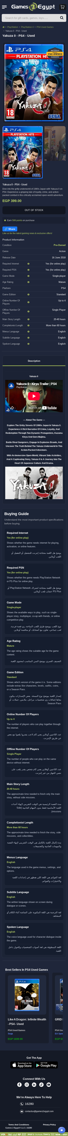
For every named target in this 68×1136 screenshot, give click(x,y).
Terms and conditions (18, 1125)
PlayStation (12, 27)
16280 (29, 1104)
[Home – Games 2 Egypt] (3, 27)
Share (11, 229)
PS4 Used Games (45, 27)
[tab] (34, 361)
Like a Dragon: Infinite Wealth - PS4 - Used (27, 1021)
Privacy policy (49, 1125)
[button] (9, 1007)
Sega (10, 1033)
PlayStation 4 (27, 27)
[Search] (61, 18)
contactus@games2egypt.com (39, 1111)
